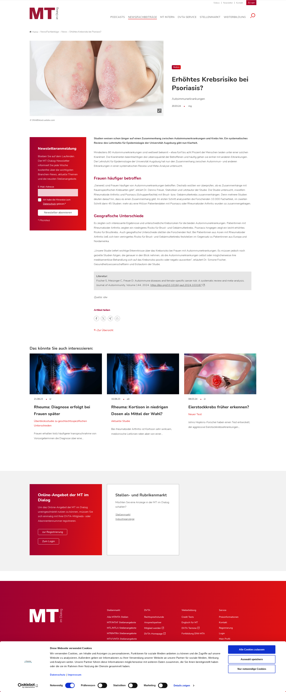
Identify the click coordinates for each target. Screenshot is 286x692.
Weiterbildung (189, 610)
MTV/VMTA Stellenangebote (122, 638)
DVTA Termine (189, 628)
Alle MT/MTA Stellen (117, 617)
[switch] (99, 684)
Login (222, 633)
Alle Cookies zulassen (251, 649)
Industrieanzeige (125, 519)
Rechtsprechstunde (154, 617)
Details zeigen (182, 685)
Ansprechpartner (152, 622)
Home (35, 32)
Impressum (74, 674)
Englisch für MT (190, 622)
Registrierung (226, 627)
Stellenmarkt (123, 514)
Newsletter (228, 3)
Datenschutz (58, 674)
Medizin (176, 67)
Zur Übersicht (104, 330)
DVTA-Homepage (153, 633)
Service (222, 610)
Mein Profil (224, 638)
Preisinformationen (228, 617)
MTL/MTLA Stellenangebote (121, 627)
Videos (217, 3)
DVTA (147, 610)
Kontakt (239, 3)
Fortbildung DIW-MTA (193, 633)
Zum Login (48, 541)
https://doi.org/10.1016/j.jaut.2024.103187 (176, 285)
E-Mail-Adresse (46, 186)
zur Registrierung (52, 532)
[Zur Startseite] (44, 13)
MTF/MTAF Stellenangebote (121, 622)
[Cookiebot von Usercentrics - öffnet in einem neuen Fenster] (28, 685)
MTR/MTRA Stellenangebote (121, 633)
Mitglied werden (152, 628)
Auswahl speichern (252, 659)
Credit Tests (188, 617)
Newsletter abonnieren (58, 212)
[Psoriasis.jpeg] (97, 78)
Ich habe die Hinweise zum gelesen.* (57, 201)
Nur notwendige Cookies (252, 668)
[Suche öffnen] (252, 16)
